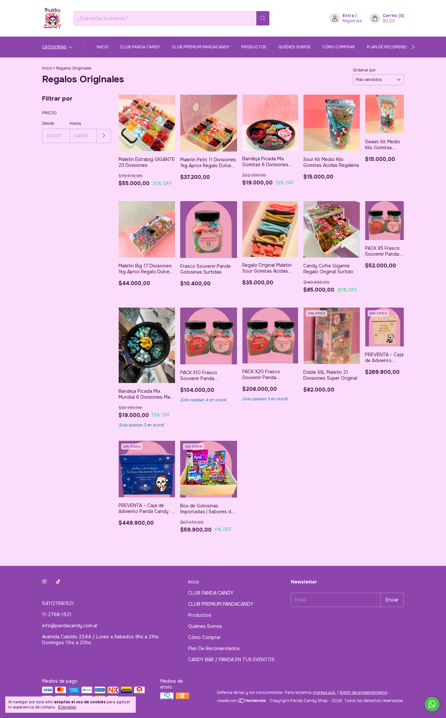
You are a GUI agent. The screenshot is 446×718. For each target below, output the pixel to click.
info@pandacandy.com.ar (70, 626)
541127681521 (58, 603)
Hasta (75, 123)
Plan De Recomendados (392, 47)
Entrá (348, 15)
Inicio (102, 47)
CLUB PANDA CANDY (140, 47)
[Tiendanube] (242, 702)
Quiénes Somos (294, 47)
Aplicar (104, 136)
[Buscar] (262, 18)
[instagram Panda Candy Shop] (44, 582)
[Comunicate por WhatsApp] (432, 704)
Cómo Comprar (338, 47)
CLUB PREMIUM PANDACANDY (201, 47)
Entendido (67, 707)
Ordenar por (364, 70)
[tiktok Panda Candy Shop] (58, 582)
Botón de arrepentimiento (363, 692)
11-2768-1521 (57, 614)
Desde (48, 123)
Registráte (352, 21)
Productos (253, 47)
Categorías (54, 47)
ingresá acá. (324, 692)
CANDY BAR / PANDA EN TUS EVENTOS (231, 659)
